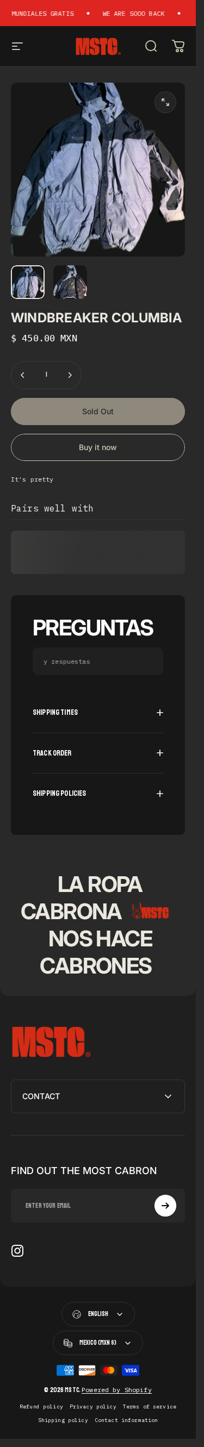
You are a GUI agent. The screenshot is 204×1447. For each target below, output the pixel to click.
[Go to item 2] (70, 282)
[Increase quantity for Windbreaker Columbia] (69, 375)
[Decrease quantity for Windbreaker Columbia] (22, 375)
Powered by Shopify (117, 1390)
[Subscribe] (165, 1206)
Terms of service (149, 1406)
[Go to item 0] (28, 282)
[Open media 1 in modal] (165, 102)
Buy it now (98, 447)
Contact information (126, 1420)
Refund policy (41, 1406)
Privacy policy (93, 1406)
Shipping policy (63, 1420)
